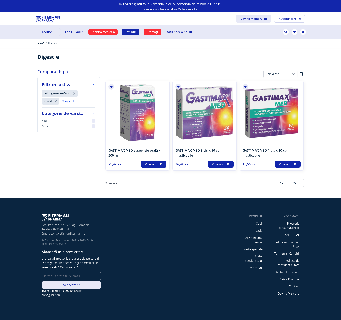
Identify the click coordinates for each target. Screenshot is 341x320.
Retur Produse (289, 279)
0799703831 (61, 229)
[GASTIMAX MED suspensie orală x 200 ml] (138, 113)
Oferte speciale (252, 249)
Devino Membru (288, 294)
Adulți (80, 32)
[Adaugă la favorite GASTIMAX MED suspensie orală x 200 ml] (111, 87)
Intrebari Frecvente (286, 272)
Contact (294, 286)
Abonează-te (71, 285)
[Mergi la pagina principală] (48, 19)
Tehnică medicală (103, 32)
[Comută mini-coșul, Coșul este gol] (303, 32)
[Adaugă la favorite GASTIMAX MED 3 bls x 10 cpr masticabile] (178, 87)
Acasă (40, 43)
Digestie (53, 43)
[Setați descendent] (301, 74)
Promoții (152, 32)
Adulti (259, 231)
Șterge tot (68, 101)
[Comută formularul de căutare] (286, 32)
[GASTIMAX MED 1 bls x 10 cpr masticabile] (272, 113)
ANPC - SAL (292, 235)
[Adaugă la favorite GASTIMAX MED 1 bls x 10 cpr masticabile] (245, 87)
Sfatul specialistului (179, 32)
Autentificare (287, 19)
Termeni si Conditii (286, 253)
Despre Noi (255, 268)
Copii (68, 32)
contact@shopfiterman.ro (67, 233)
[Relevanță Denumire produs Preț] (280, 74)
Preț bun (131, 32)
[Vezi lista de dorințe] (294, 32)
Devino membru (251, 19)
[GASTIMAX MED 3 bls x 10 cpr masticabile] (204, 113)
